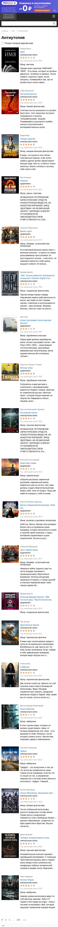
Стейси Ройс (25, 664)
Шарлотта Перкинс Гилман (31, 365)
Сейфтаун (25, 667)
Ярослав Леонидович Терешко (32, 409)
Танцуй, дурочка (27, 139)
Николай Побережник (28, 228)
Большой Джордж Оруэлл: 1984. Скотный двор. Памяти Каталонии (36, 598)
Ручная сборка (27, 880)
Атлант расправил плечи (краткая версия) (35, 321)
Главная (4, 31)
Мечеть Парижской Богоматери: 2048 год (37, 506)
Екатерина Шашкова (28, 748)
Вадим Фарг (25, 136)
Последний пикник (28, 413)
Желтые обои (26, 368)
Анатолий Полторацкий (29, 460)
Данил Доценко (26, 835)
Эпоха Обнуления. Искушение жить (36, 793)
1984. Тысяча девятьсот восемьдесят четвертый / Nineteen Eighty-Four (37, 276)
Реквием (24, 181)
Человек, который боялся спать (34, 838)
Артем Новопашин (27, 790)
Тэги (13, 31)
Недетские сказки (28, 463)
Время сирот (26, 231)
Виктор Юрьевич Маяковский (31, 706)
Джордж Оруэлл (26, 272)
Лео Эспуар (25, 622)
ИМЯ (22, 52)
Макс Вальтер (25, 178)
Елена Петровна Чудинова (31, 502)
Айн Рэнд (24, 317)
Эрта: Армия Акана (29, 550)
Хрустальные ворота (29, 625)
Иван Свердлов (26, 877)
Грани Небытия (27, 709)
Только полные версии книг (19, 43)
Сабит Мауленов (27, 91)
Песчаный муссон (28, 94)
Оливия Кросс (25, 49)
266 (18, 920)
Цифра (23, 751)
